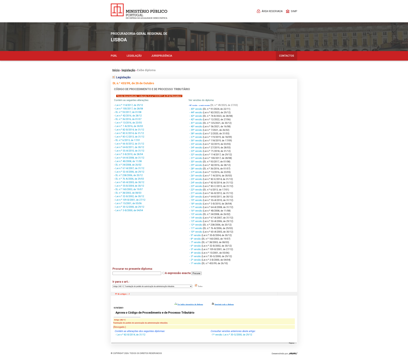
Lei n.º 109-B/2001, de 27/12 (130, 199)
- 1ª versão (195, 263)
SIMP (294, 11)
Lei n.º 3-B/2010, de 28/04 (129, 154)
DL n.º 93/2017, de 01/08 (128, 112)
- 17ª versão (196, 207)
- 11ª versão (196, 228)
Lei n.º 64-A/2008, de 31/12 (130, 157)
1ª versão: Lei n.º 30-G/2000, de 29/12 (232, 334)
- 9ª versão (195, 235)
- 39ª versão (196, 130)
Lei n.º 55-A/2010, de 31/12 (130, 150)
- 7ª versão (195, 242)
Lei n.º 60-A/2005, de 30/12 (130, 182)
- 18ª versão (196, 203)
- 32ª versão (196, 154)
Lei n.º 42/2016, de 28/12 (129, 115)
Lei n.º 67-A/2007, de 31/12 (130, 168)
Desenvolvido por (280, 353)
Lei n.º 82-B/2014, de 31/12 (130, 129)
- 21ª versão (196, 193)
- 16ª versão (196, 210)
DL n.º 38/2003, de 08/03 (128, 192)
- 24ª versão (196, 182)
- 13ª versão (196, 221)
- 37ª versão (196, 137)
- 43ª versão (196, 116)
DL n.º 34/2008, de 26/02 (128, 164)
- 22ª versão (196, 189)
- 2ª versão (195, 259)
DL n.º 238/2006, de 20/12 (129, 175)
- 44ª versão (196, 112)
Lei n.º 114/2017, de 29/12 (129, 105)
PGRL (114, 55)
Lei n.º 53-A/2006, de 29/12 (130, 171)
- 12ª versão (196, 224)
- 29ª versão (196, 165)
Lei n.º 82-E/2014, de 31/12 (130, 133)
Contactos (286, 55)
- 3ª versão (195, 256)
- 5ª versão (195, 249)
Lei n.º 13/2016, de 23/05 (129, 122)
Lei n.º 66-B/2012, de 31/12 (130, 143)
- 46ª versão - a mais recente (199, 105)
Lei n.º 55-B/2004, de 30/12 (130, 185)
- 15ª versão (196, 214)
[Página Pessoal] (139, 11)
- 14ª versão (196, 217)
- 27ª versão (196, 172)
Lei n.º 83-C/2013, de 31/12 (130, 136)
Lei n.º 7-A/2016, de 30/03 (129, 126)
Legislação (134, 55)
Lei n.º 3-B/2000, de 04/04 (129, 210)
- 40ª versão (196, 126)
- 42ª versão (196, 119)
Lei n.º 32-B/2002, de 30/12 (130, 196)
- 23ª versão (196, 186)
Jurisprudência (161, 55)
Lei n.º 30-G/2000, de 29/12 (130, 206)
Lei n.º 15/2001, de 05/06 (129, 203)
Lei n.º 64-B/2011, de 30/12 (130, 147)
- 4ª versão (195, 252)
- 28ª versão (196, 168)
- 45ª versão (196, 109)
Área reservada (272, 11)
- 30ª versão (196, 161)
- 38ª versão (196, 133)
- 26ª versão (196, 175)
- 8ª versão (195, 238)
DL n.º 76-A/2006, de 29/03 (130, 178)
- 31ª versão (196, 158)
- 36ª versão (196, 140)
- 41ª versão (196, 123)
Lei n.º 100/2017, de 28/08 (129, 108)
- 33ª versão (196, 151)
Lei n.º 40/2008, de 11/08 (129, 161)
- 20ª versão (196, 196)
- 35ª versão (196, 144)
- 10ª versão (196, 231)
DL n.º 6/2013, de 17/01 (128, 140)
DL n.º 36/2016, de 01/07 (128, 119)
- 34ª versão (196, 147)
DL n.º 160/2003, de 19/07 (129, 189)
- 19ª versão (196, 200)
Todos (199, 286)
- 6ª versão (195, 245)
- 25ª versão (196, 179)
